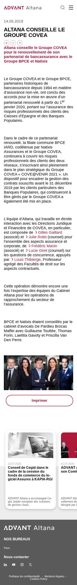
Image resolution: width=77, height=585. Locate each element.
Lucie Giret (38, 250)
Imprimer (39, 401)
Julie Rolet (38, 237)
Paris (7, 548)
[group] (30, 469)
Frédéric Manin (44, 246)
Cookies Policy (38, 578)
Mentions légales (54, 576)
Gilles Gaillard (50, 232)
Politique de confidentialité (24, 576)
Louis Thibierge (27, 259)
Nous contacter (16, 557)
